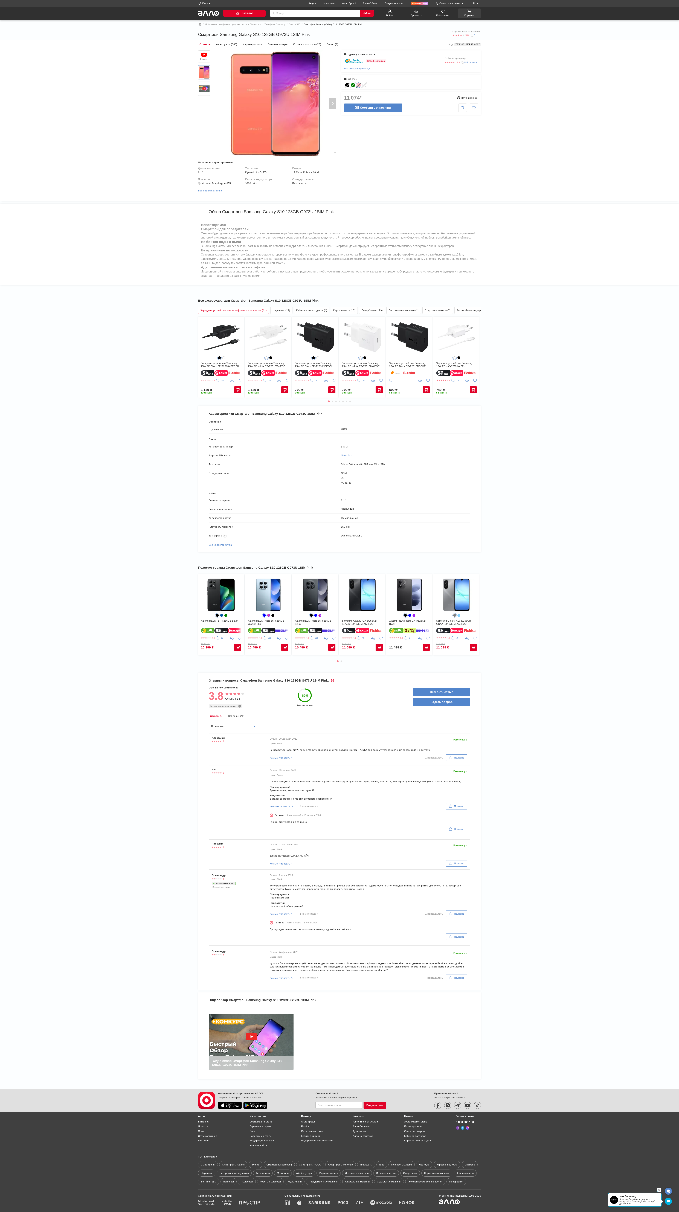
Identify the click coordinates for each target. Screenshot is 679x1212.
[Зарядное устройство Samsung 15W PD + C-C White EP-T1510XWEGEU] (456, 337)
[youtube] (467, 1105)
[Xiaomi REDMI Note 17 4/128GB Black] (409, 595)
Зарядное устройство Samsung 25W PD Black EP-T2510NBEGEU (314, 365)
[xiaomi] (287, 1203)
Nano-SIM (347, 455)
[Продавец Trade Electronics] (354, 61)
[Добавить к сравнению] (462, 108)
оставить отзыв (442, 692)
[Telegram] (462, 1127)
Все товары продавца (357, 68)
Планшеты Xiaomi (401, 1164)
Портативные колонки (404, 310)
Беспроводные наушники (234, 1173)
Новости (203, 1126)
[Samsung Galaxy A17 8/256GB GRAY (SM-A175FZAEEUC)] (456, 595)
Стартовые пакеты (438, 310)
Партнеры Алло (413, 1126)
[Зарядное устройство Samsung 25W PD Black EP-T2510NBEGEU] (315, 337)
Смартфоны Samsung (279, 1164)
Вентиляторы (208, 1181)
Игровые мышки (328, 1173)
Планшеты (366, 1164)
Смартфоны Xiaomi (233, 1164)
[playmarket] (255, 1105)
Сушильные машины (389, 1181)
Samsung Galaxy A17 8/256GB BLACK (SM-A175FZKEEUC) (359, 622)
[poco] (343, 1203)
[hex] (219, 357)
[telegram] (457, 1105)
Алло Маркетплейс (415, 1121)
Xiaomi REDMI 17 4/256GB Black (219, 620)
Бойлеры (228, 1181)
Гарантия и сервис (261, 1126)
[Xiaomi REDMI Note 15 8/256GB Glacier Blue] (268, 595)
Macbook (470, 1164)
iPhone (255, 1164)
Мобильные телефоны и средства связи (226, 24)
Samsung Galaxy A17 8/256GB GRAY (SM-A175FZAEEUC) (453, 622)
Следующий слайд (332, 103)
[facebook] (437, 1105)
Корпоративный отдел (417, 1140)
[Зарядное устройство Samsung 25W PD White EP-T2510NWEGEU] (362, 337)
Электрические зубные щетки (425, 1181)
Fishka (305, 1126)
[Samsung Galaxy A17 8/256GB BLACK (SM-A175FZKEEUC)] (362, 595)
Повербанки (372, 310)
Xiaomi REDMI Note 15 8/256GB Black (313, 622)
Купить (237, 389)
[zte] (359, 1203)
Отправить (273, 13)
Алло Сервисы (361, 1126)
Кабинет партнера (415, 1136)
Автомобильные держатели (475, 310)
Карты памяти (344, 310)
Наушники (281, 310)
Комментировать (280, 757)
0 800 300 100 (465, 1122)
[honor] (407, 1203)
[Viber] (457, 1127)
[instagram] (447, 1105)
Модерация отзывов (262, 1140)
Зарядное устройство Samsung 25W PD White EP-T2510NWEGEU (361, 365)
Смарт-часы (410, 1173)
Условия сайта (258, 1145)
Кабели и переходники (311, 310)
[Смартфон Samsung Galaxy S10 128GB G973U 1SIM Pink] (204, 72)
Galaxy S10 (294, 24)
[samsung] (319, 1203)
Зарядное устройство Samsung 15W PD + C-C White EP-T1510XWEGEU (454, 365)
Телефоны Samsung (275, 24)
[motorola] (381, 1203)
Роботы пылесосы (270, 1181)
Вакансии (203, 1121)
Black (347, 85)
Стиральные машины (357, 1181)
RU (474, 3)
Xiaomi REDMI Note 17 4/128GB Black (407, 622)
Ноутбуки (424, 1164)
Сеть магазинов (207, 1136)
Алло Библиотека (363, 1136)
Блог (252, 1131)
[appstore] (230, 1105)
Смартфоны (208, 1164)
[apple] (299, 1203)
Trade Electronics (376, 61)
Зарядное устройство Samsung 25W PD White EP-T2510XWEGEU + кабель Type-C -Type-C (267, 365)
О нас (201, 1131)
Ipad (381, 1164)
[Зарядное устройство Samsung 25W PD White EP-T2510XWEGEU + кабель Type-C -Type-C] (268, 337)
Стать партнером (414, 1131)
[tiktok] (477, 1105)
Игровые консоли (386, 1173)
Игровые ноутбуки (447, 1164)
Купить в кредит (310, 1136)
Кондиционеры (465, 1173)
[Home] (200, 24)
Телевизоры (263, 1173)
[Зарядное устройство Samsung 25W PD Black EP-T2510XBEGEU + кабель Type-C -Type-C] (221, 337)
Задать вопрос (441, 701)
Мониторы (283, 1173)
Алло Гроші (308, 1121)
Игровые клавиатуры (357, 1173)
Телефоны (255, 24)
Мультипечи (295, 1181)
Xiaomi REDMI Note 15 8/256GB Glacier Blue (266, 622)
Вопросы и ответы (260, 1136)
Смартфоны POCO (310, 1164)
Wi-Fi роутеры (304, 1173)
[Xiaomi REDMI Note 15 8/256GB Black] (315, 595)
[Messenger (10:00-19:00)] (467, 1127)
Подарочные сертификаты (317, 1140)
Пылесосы (247, 1181)
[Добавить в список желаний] (474, 108)
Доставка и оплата (261, 1121)
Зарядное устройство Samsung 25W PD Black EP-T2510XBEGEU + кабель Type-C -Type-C (221, 365)
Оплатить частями (312, 1131)
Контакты (203, 1140)
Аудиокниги (360, 1131)
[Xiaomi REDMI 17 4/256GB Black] (221, 595)
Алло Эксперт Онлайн (366, 1121)
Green (353, 85)
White (364, 85)
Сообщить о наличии (375, 107)
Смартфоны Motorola (340, 1164)
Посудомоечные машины (323, 1181)
